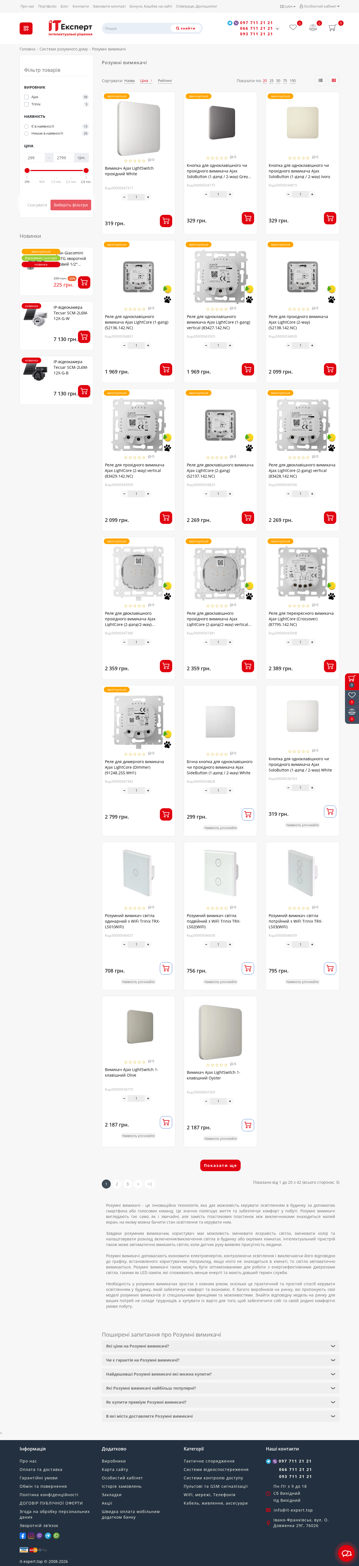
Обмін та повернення (43, 1486)
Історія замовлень (122, 1486)
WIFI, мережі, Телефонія (210, 1494)
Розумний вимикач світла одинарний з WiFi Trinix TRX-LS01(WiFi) (132, 921)
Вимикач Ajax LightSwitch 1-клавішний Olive (131, 1072)
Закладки (112, 1494)
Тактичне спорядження (209, 1461)
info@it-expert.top (293, 1510)
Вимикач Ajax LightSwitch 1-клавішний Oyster (213, 1075)
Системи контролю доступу (213, 1477)
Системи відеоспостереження (216, 1469)
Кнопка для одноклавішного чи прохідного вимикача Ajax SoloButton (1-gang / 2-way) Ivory (299, 171)
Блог (65, 6)
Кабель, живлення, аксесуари (216, 1503)
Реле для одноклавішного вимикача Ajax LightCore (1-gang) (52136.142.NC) (136, 322)
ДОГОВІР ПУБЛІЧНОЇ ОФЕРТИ (51, 1503)
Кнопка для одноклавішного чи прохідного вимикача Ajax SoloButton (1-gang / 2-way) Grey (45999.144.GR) (217, 174)
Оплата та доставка (41, 1469)
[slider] (27, 170)
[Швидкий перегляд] (169, 118)
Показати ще (220, 1165)
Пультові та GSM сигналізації (216, 1486)
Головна (27, 49)
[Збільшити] (148, 197)
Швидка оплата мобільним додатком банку (131, 1514)
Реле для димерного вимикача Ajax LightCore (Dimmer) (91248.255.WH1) (134, 767)
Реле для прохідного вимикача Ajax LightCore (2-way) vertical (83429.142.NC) (134, 470)
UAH (288, 6)
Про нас (27, 6)
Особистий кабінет (320, 6)
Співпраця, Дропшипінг (196, 6)
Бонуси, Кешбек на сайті (151, 6)
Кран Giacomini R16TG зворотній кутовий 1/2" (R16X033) (70, 261)
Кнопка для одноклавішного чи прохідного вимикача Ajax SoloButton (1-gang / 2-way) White (300, 764)
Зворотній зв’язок (39, 1525)
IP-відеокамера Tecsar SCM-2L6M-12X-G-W (71, 313)
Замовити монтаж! (109, 6)
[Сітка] (333, 80)
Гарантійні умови (39, 1477)
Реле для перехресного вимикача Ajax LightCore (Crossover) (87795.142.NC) (301, 619)
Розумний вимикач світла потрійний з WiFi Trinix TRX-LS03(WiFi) (296, 921)
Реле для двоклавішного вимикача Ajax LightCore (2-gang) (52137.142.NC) (220, 470)
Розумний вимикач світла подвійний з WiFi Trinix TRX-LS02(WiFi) (214, 921)
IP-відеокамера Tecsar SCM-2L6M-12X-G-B (71, 367)
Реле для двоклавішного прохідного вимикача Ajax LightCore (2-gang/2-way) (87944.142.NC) (130, 622)
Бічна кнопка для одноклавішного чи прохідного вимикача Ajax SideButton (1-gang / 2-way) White (219, 767)
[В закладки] (169, 99)
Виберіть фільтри (71, 205)
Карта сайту (115, 1469)
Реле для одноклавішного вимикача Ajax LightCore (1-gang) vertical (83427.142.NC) (218, 322)
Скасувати (37, 205)
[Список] (320, 80)
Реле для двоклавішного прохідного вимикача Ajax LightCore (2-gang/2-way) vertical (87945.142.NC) (217, 622)
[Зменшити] (124, 197)
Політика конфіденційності (49, 1494)
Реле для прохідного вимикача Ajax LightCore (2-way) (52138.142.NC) (298, 322)
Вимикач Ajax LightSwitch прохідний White (129, 170)
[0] (313, 28)
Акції (107, 1503)
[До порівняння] (168, 108)
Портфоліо (47, 6)
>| (150, 1184)
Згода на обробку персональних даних (55, 1514)
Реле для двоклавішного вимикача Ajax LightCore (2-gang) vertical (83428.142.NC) (302, 470)
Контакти (81, 6)
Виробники (114, 1461)
